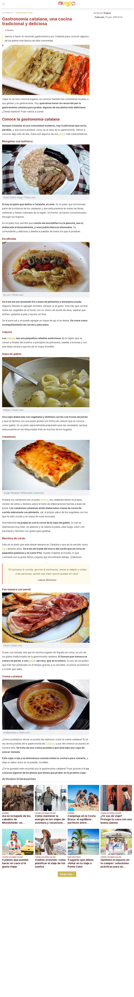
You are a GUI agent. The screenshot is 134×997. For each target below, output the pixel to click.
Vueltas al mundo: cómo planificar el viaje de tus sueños (50, 863)
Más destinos (74, 857)
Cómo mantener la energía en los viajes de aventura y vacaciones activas (50, 819)
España (5, 813)
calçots (11, 338)
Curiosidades (7, 13)
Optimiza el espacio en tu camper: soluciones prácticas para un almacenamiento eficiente (114, 863)
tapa (4, 548)
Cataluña (50, 743)
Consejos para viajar (24, 13)
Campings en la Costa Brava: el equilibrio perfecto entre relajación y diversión (82, 819)
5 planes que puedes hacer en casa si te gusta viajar (15, 863)
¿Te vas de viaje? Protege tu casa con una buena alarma (116, 819)
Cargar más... (67, 874)
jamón (32, 660)
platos (62, 134)
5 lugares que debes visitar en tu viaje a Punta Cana (81, 863)
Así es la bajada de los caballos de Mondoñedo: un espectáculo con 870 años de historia (16, 819)
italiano (44, 499)
